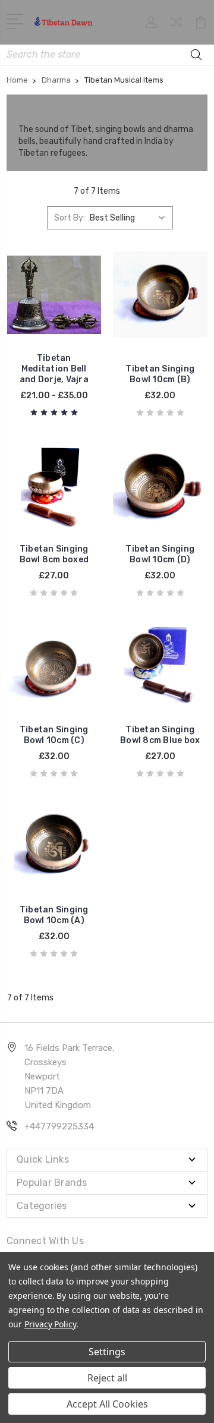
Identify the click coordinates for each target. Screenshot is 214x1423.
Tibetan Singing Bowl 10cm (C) (54, 735)
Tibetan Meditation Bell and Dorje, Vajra (54, 369)
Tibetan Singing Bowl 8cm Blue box (160, 735)
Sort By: (69, 218)
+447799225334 (59, 1126)
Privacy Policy (50, 1324)
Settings (107, 1351)
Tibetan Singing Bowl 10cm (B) (159, 374)
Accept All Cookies (107, 1404)
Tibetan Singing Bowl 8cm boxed (54, 554)
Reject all (107, 1377)
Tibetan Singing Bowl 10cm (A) (54, 915)
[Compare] (175, 25)
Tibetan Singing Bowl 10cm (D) (159, 554)
